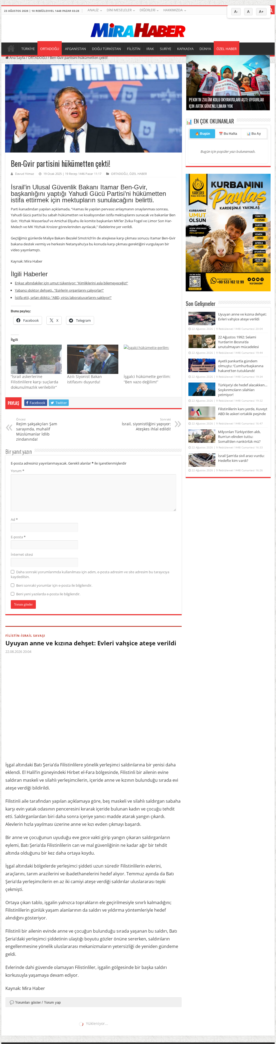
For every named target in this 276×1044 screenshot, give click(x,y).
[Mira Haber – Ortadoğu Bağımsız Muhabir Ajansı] (138, 28)
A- (236, 12)
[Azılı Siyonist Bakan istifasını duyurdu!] (92, 359)
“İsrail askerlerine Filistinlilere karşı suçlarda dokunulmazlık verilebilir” (34, 382)
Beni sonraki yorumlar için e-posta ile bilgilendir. (54, 585)
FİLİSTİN (133, 48)
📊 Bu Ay (254, 134)
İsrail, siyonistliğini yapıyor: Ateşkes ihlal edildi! (146, 424)
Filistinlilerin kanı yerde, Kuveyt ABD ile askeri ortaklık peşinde (242, 411)
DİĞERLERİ (147, 10)
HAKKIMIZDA (173, 10)
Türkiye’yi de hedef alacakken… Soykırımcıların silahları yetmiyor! (242, 390)
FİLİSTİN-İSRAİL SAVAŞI (25, 636)
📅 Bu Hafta (228, 134)
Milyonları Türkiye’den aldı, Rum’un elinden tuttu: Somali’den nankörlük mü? (239, 436)
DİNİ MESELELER (119, 10)
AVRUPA (12, 1027)
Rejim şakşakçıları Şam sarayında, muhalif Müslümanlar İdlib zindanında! (36, 429)
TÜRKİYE (28, 48)
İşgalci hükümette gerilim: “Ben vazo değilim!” (147, 379)
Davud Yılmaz (24, 174)
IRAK (150, 48)
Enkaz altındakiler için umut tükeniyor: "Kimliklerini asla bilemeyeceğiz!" (71, 283)
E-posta (18, 537)
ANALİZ (93, 10)
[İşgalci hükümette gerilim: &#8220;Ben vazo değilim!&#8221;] (149, 359)
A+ (261, 12)
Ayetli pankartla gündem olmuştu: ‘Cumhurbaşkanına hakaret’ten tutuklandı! (240, 366)
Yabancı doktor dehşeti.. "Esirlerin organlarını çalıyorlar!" (59, 290)
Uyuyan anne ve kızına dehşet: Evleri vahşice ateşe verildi (90, 643)
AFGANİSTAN (75, 48)
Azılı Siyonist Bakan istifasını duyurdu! (84, 379)
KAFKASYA (185, 48)
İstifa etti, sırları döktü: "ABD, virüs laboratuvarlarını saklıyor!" (63, 297)
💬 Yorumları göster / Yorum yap (35, 1002)
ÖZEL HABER (226, 48)
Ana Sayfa (17, 57)
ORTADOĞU (49, 48)
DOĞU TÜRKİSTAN (106, 48)
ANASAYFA (11, 48)
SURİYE (165, 48)
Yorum (17, 470)
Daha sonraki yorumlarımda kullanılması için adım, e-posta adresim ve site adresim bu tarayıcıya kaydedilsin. (90, 574)
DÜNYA (205, 48)
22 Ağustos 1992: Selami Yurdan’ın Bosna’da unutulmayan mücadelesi (238, 342)
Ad (14, 519)
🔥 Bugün (202, 134)
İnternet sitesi (22, 554)
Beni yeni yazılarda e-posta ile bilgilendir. (48, 594)
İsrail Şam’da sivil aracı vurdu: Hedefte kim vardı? (241, 458)
